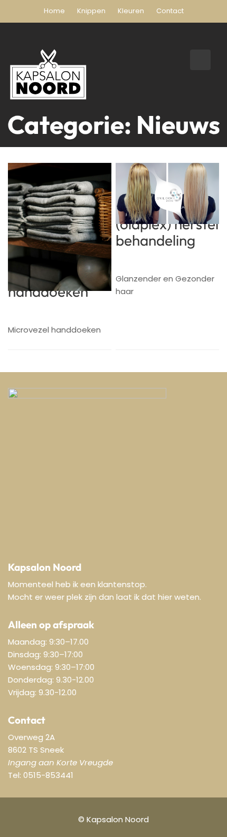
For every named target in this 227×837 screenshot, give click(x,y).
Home (54, 11)
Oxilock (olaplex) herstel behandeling (167, 224)
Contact (170, 11)
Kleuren (131, 11)
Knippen (91, 11)
